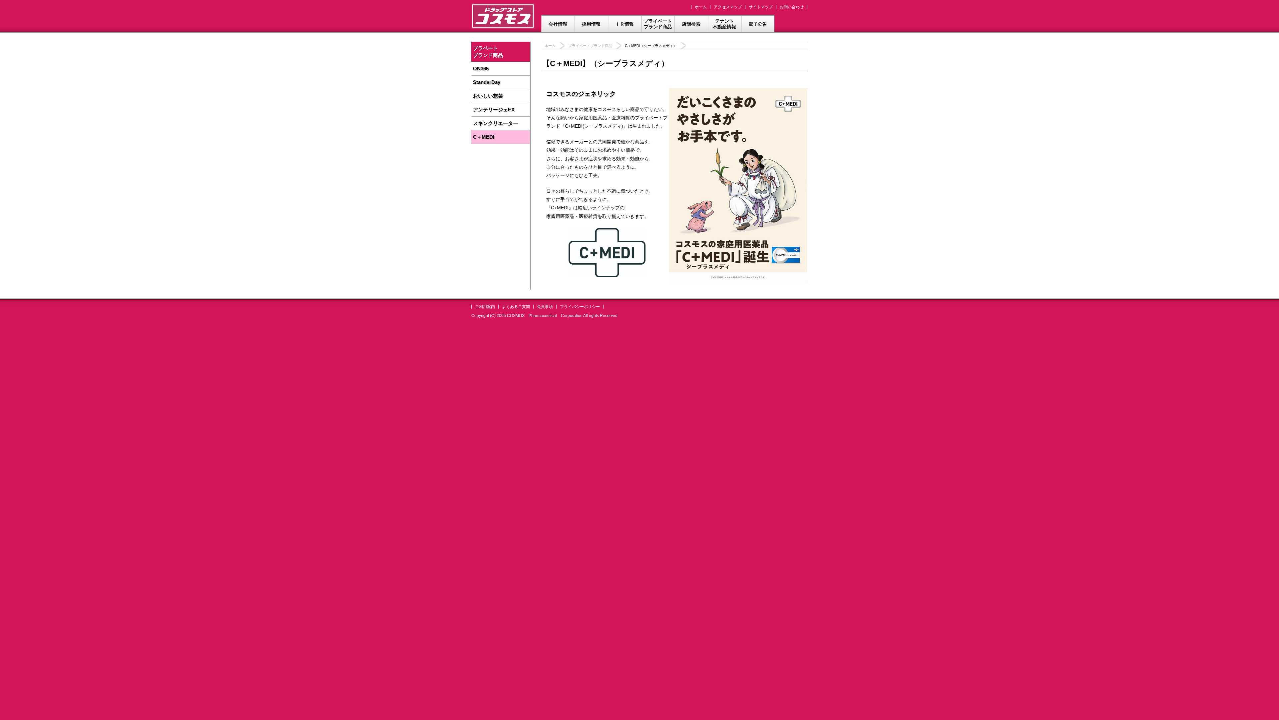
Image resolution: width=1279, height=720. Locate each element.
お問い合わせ (792, 7)
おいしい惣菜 (488, 96)
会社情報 (558, 24)
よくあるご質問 (516, 307)
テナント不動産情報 (724, 23)
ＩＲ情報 (624, 24)
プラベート (488, 51)
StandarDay (486, 82)
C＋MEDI (483, 137)
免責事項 (545, 307)
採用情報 (591, 24)
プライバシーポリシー (580, 307)
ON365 (481, 68)
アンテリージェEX (494, 109)
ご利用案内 (485, 307)
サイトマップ (761, 7)
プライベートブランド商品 (658, 23)
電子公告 (757, 24)
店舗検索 (691, 24)
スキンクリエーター (495, 123)
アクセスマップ (728, 7)
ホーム (701, 7)
